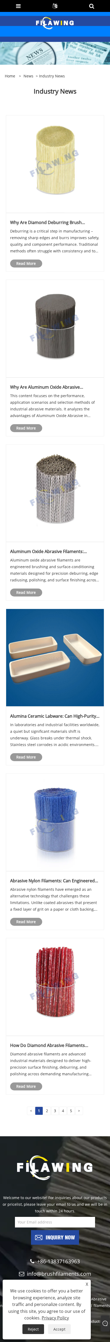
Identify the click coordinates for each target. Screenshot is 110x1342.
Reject (33, 1329)
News (28, 75)
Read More (26, 263)
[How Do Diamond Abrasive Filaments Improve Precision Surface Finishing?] (55, 986)
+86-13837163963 (58, 1261)
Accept (59, 1329)
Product (93, 1321)
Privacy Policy (55, 1318)
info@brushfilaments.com (59, 1273)
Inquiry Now (60, 1236)
